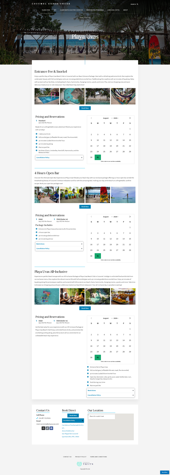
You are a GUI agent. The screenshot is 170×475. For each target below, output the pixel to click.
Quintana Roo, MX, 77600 (70, 437)
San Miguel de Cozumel (70, 434)
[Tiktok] (47, 428)
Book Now (164, 472)
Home (81, 17)
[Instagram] (43, 428)
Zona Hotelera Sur (68, 431)
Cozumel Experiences (51, 4)
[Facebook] (51, 428)
